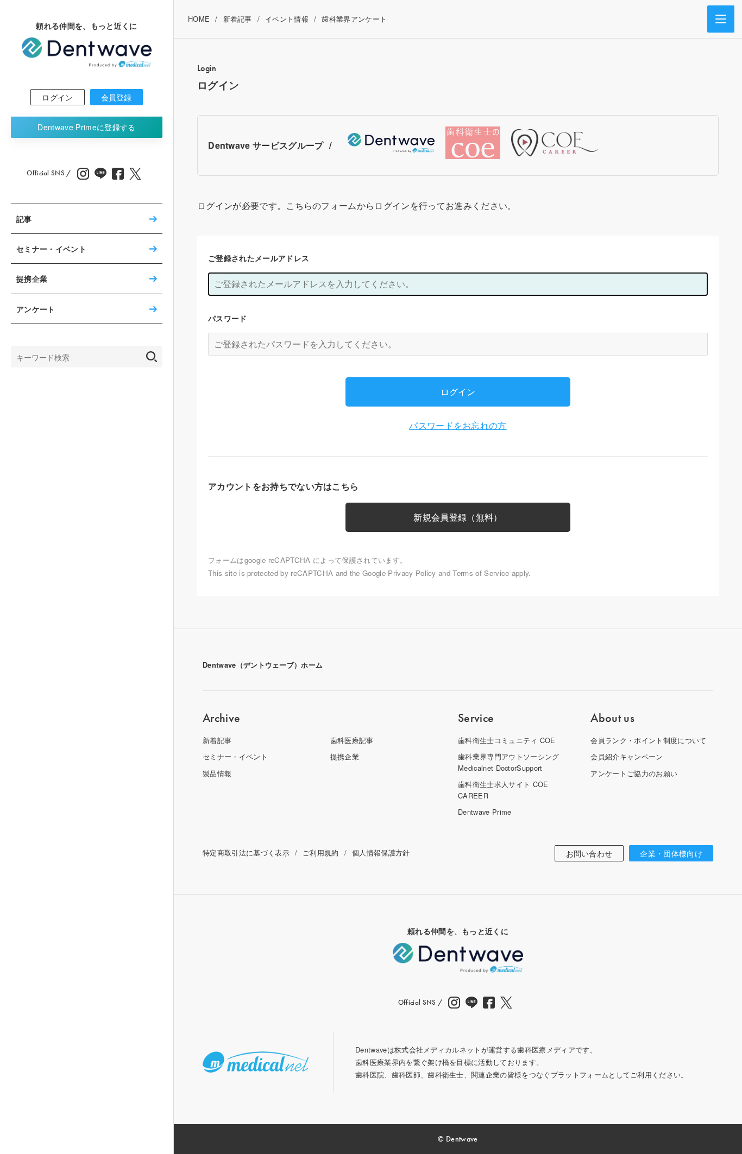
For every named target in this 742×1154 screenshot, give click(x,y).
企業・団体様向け (671, 853)
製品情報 (217, 773)
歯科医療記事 (352, 740)
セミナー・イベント (51, 248)
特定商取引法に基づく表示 (246, 852)
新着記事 (237, 19)
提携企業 (31, 279)
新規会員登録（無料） (457, 517)
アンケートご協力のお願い (633, 773)
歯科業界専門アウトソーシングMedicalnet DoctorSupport (508, 761)
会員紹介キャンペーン (626, 756)
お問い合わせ (589, 853)
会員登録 (116, 97)
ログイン (57, 97)
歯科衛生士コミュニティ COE (507, 740)
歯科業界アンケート (354, 19)
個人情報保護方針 (381, 852)
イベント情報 (287, 19)
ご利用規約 (321, 852)
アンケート (35, 308)
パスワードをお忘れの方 (458, 425)
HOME (199, 19)
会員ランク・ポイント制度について (648, 740)
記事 (24, 218)
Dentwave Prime (86, 127)
